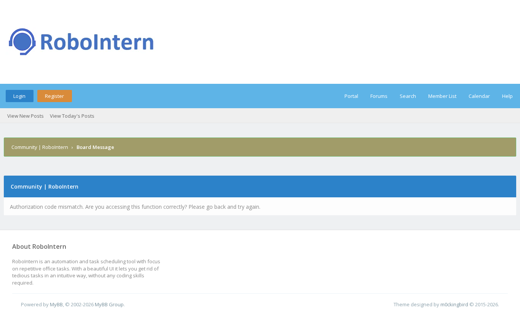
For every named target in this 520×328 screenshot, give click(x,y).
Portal (351, 96)
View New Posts (25, 115)
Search (408, 96)
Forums (379, 96)
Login (19, 96)
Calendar (479, 96)
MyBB (56, 304)
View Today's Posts (72, 115)
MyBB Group (109, 304)
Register (54, 96)
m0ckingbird (454, 304)
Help (507, 96)
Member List (442, 96)
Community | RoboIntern (39, 147)
